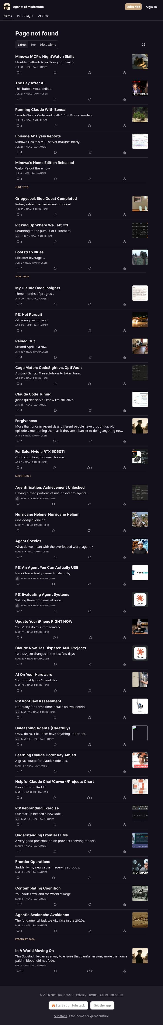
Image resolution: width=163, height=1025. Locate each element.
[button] (8, 15)
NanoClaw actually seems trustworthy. (43, 573)
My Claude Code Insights (37, 288)
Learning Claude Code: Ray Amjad (45, 755)
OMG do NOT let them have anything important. (50, 733)
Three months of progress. (34, 293)
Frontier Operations (32, 862)
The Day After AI (30, 83)
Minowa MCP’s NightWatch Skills (44, 56)
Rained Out (25, 341)
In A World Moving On (34, 951)
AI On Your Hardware (33, 674)
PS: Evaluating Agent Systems (42, 594)
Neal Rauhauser (37, 67)
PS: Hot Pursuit (28, 314)
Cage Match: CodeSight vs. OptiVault (48, 368)
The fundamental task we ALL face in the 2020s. (50, 920)
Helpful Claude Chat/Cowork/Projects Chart (54, 781)
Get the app (102, 1005)
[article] (81, 64)
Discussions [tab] (48, 45)
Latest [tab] (22, 45)
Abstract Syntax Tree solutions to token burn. (48, 373)
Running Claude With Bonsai (40, 109)
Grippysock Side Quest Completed (46, 198)
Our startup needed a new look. (38, 814)
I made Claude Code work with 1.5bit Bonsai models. (54, 115)
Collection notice (112, 995)
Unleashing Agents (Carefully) (42, 728)
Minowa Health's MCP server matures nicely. (47, 142)
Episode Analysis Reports (38, 136)
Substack (60, 1016)
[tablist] (36, 44)
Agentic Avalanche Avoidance (42, 915)
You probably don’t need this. (36, 680)
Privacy (81, 995)
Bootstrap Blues (29, 252)
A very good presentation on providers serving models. (55, 841)
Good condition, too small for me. (40, 457)
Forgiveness (26, 421)
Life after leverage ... (30, 258)
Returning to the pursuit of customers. (43, 231)
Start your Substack (70, 1005)
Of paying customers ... (32, 320)
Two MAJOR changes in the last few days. (45, 653)
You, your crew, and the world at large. (43, 894)
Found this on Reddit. (30, 787)
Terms (93, 995)
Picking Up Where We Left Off (41, 225)
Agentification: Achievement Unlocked (50, 487)
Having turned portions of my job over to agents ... (52, 493)
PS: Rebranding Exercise (37, 808)
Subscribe (133, 7)
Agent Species (28, 541)
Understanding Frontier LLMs (41, 835)
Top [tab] (33, 45)
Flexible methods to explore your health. (44, 62)
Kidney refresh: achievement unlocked (43, 204)
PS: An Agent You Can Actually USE (46, 567)
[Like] (18, 504)
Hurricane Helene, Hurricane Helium (47, 514)
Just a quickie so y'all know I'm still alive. (44, 400)
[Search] (143, 44)
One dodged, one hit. (30, 520)
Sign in (151, 7)
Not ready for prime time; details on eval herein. (50, 707)
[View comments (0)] (55, 72)
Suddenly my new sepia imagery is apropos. (47, 867)
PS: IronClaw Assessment (38, 701)
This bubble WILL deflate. (33, 88)
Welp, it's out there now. (33, 168)
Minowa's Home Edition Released (44, 163)
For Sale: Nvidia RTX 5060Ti (40, 451)
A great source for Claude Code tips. (41, 760)
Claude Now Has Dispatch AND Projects (50, 648)
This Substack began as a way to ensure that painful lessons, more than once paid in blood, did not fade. (71, 958)
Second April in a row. (31, 346)
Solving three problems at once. (38, 600)
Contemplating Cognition (38, 888)
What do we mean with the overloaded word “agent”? (54, 546)
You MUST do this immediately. (38, 627)
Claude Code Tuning (33, 394)
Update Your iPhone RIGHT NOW (44, 621)
